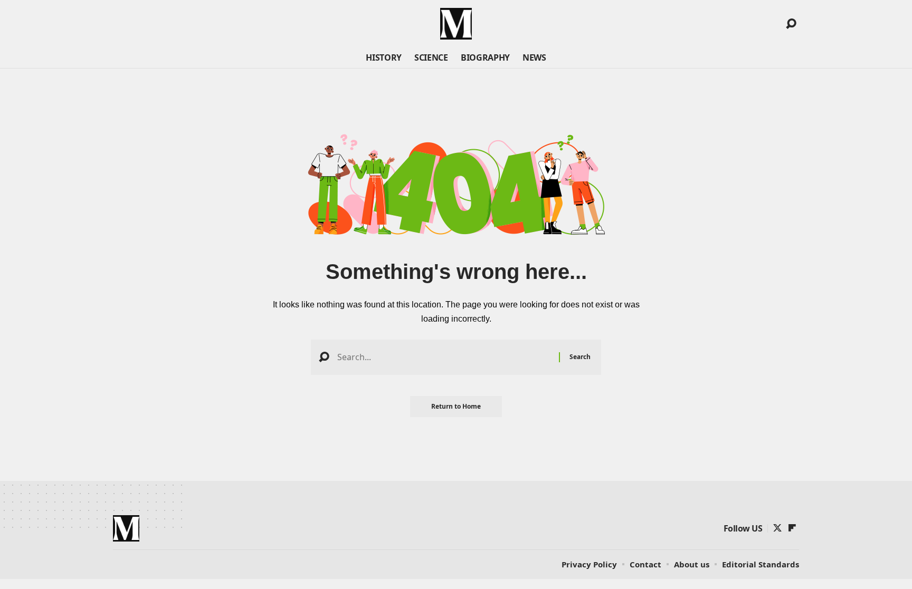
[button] (791, 23)
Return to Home (456, 406)
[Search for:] (444, 357)
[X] (777, 528)
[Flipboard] (792, 528)
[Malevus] (456, 24)
